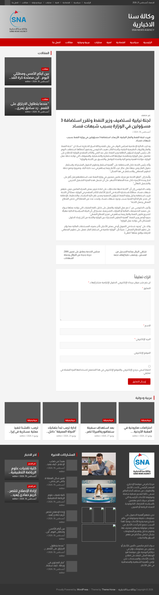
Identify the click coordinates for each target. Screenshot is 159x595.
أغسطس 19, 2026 (56, 468)
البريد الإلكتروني (142, 339)
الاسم (146, 325)
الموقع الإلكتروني (142, 352)
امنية (57, 2)
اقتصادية (66, 2)
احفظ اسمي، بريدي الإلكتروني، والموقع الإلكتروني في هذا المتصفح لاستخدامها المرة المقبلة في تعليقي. (105, 371)
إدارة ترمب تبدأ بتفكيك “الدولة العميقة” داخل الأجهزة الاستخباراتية (62, 431)
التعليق (146, 288)
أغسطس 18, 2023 (142, 132)
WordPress (82, 589)
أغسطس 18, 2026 (40, 81)
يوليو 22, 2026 (146, 436)
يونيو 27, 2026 (108, 436)
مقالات (25, 2)
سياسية (77, 2)
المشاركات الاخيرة (63, 454)
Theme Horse (108, 589)
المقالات (43, 53)
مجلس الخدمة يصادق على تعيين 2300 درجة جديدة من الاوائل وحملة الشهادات (82, 254)
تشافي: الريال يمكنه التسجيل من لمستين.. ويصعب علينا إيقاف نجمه (130, 253)
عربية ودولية (37, 2)
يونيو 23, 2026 (70, 436)
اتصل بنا (15, 2)
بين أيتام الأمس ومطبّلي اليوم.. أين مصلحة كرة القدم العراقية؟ (29, 78)
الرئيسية (87, 2)
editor (28, 81)
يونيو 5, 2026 (32, 436)
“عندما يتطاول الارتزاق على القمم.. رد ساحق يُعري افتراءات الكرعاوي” (30, 108)
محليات (48, 2)
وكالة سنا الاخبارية (127, 589)
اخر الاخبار (30, 454)
